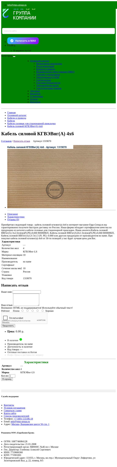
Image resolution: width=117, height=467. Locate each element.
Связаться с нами (13, 410)
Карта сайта (10, 413)
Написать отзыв (21, 141)
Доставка (35, 91)
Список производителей (16, 416)
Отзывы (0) (13, 219)
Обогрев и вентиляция (48, 74)
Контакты (35, 102)
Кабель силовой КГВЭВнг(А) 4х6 (25, 126)
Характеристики (16, 216)
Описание (12, 214)
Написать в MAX (25, 40)
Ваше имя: (6, 292)
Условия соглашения (14, 408)
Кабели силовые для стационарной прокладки (31, 123)
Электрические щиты (47, 85)
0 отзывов (6, 141)
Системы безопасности (48, 82)
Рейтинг (5, 311)
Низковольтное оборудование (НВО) (55, 72)
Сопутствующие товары (48, 88)
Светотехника (43, 80)
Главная (11, 112)
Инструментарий (45, 66)
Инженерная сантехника (49, 63)
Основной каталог (39, 61)
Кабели (11, 120)
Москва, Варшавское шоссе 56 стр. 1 (30, 424)
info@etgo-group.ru (17, 5)
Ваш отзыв (6, 305)
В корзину (7, 379)
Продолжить (8, 326)
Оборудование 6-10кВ (47, 77)
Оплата (34, 99)
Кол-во (4, 375)
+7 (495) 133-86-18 (23, 418)
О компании (36, 96)
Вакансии (35, 93)
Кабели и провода (45, 69)
